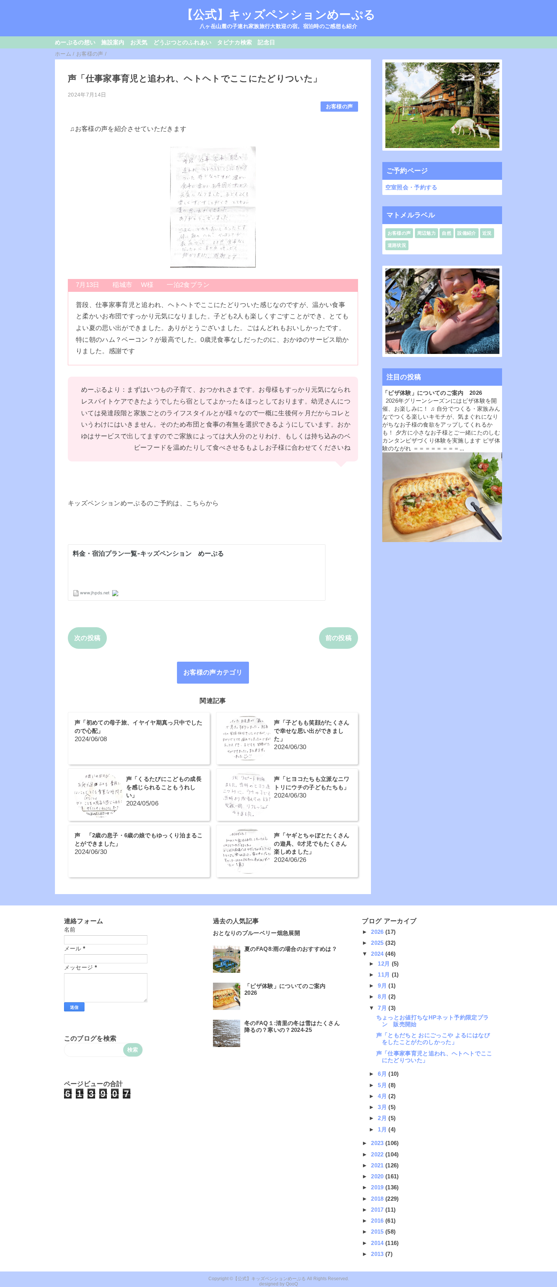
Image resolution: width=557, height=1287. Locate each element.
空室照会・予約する (411, 187)
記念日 (266, 42)
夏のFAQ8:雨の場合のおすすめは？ (290, 949)
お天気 (139, 42)
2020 (378, 1176)
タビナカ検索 (234, 42)
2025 (378, 943)
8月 (383, 996)
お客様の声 (339, 106)
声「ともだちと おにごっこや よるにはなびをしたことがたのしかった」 (433, 1038)
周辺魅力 (426, 233)
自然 (446, 233)
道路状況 (397, 245)
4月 (383, 1096)
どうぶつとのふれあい (182, 42)
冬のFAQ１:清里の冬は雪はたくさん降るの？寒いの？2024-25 (292, 1026)
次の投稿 (87, 638)
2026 (378, 932)
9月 (383, 985)
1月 (383, 1129)
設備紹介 (466, 233)
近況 (487, 233)
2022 (378, 1154)
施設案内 (112, 42)
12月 (384, 963)
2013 (378, 1254)
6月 (383, 1073)
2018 (378, 1198)
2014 (378, 1243)
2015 (378, 1231)
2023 (378, 1143)
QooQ (292, 1284)
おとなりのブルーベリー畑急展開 (256, 933)
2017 (378, 1209)
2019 (378, 1187)
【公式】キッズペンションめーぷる (278, 14)
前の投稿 (338, 638)
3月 (383, 1107)
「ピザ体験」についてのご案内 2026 (432, 393)
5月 (383, 1085)
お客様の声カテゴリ (213, 672)
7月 (383, 1008)
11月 (384, 974)
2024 (378, 953)
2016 (378, 1220)
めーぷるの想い (75, 42)
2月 (383, 1118)
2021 (378, 1165)
